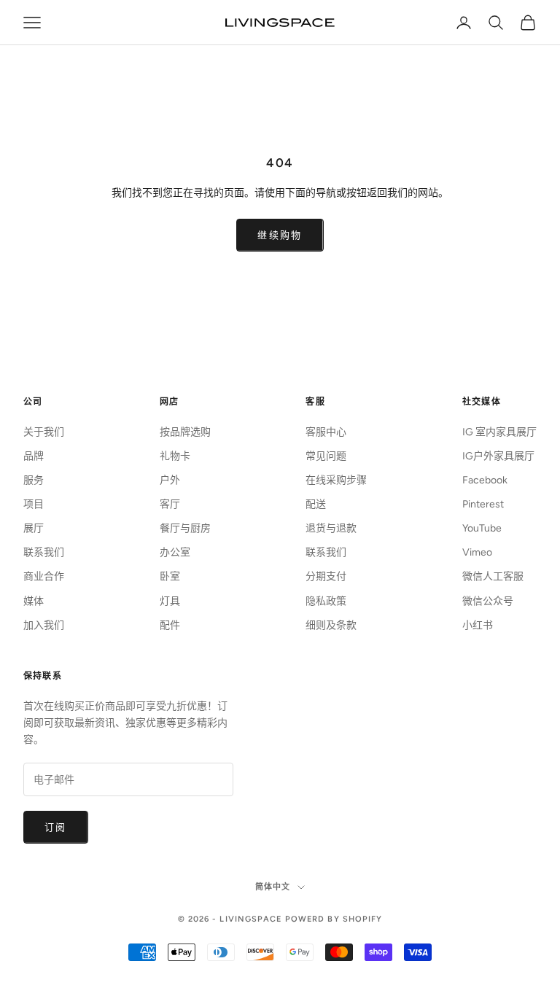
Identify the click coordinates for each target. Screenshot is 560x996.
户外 (170, 480)
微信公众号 (487, 601)
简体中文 (272, 887)
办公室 (175, 552)
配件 (170, 625)
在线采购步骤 (336, 480)
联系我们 (43, 552)
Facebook (485, 480)
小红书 (477, 625)
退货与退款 (331, 528)
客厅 (170, 504)
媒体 (33, 601)
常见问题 (326, 456)
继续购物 (279, 235)
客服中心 (326, 432)
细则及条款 (331, 625)
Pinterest (483, 504)
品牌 (33, 456)
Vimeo (477, 552)
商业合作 (43, 576)
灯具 (170, 601)
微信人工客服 (493, 576)
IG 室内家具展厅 (499, 432)
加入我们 (43, 625)
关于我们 (43, 432)
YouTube (482, 528)
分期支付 (326, 576)
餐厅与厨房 (185, 528)
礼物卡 (175, 456)
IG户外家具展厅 (498, 456)
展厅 (33, 528)
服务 (33, 480)
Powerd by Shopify (334, 919)
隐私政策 (326, 601)
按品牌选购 (185, 432)
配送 (316, 504)
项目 (33, 504)
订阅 (55, 827)
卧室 (170, 576)
